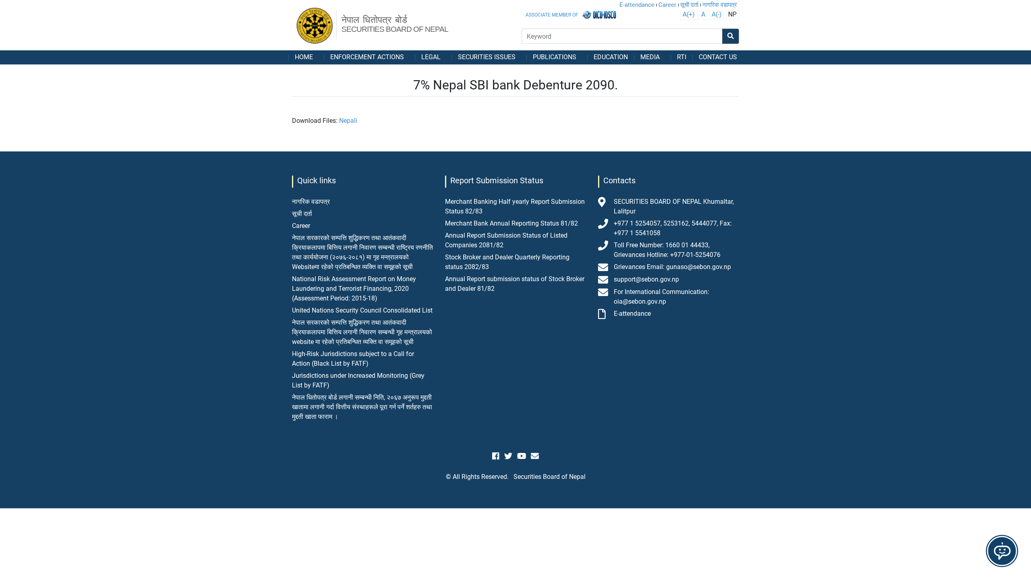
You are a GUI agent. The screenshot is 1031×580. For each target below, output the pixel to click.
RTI (681, 57)
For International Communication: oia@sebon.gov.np (661, 296)
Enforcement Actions (367, 57)
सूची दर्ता (689, 4)
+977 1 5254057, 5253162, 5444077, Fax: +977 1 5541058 (673, 228)
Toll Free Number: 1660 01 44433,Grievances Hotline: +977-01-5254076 (667, 250)
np (732, 14)
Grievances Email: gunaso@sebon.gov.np (672, 267)
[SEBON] (315, 26)
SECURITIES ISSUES (487, 57)
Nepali (348, 120)
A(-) (717, 14)
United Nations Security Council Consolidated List (362, 310)
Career (667, 4)
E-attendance (636, 4)
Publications (554, 57)
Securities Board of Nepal (549, 477)
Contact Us (718, 57)
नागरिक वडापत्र (719, 4)
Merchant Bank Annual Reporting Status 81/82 (511, 223)
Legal (431, 57)
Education (611, 57)
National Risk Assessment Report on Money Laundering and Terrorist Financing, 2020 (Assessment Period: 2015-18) (354, 288)
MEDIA (650, 57)
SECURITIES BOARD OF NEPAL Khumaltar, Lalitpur (674, 206)
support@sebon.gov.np (646, 279)
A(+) (689, 14)
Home (304, 57)
